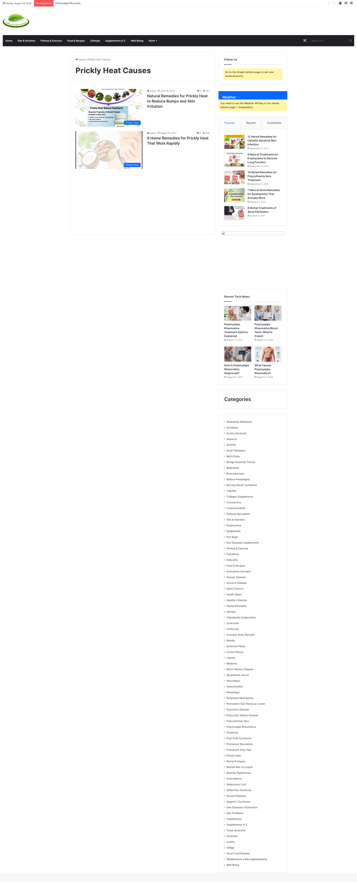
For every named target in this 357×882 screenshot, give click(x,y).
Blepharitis (232, 467)
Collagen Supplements (239, 496)
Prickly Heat (233, 755)
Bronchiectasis (235, 473)
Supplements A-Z (115, 40)
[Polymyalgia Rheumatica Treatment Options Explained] (237, 313)
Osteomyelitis (234, 686)
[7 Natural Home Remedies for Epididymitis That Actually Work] (234, 195)
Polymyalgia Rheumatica (241, 726)
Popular (229, 123)
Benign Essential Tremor (240, 462)
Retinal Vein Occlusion (239, 767)
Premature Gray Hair (238, 749)
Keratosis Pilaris (235, 646)
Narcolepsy (233, 680)
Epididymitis (233, 531)
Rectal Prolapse (235, 761)
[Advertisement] (238, 18)
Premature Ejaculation (239, 744)
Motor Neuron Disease (239, 669)
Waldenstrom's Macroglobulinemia (246, 859)
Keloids (230, 640)
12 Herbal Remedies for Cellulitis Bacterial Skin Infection (262, 140)
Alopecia (231, 439)
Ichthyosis (232, 628)
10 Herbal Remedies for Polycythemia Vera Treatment (262, 176)
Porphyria (232, 732)
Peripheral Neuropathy (239, 698)
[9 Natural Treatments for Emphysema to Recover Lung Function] (234, 160)
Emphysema (233, 525)
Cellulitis (231, 490)
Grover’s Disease (236, 582)
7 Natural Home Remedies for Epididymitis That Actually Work (263, 193)
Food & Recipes (76, 40)
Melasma (231, 663)
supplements (234, 818)
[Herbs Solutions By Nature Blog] (16, 21)
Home (8, 40)
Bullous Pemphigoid (238, 479)
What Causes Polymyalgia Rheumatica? (263, 369)
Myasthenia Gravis (237, 675)
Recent (250, 123)
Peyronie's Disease (237, 709)
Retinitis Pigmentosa (238, 772)
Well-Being (137, 40)
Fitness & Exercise (51, 40)
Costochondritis (235, 508)
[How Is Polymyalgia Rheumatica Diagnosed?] (237, 354)
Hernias (231, 611)
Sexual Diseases (236, 795)
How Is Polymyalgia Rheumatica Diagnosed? (236, 369)
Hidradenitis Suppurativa (241, 617)
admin (153, 90)
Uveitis (230, 841)
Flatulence (232, 554)
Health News (234, 594)
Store (152, 40)
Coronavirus (233, 502)
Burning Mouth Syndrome (241, 485)
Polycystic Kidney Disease (242, 715)
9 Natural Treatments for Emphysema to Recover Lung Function (262, 158)
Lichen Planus (234, 652)
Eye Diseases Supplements (242, 542)
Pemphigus (233, 692)
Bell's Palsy (233, 456)
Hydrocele (232, 623)
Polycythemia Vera (237, 721)
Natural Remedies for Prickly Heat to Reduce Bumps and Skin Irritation (177, 101)
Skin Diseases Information (242, 807)
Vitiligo (230, 847)
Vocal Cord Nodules (238, 853)
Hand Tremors (234, 588)
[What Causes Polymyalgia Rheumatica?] (268, 354)
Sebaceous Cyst (236, 784)
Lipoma (230, 657)
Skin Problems (234, 813)
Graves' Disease (236, 577)
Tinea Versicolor (236, 830)
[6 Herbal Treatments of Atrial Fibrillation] (234, 213)
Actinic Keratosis (236, 433)
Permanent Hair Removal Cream (245, 703)
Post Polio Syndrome (238, 738)
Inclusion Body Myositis (240, 634)
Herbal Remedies (236, 605)
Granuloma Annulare (238, 571)
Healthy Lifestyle (236, 600)
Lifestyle (95, 40)
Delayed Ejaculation (238, 513)
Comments (274, 123)
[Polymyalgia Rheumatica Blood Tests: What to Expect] (268, 313)
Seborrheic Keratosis (238, 790)
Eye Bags (232, 536)
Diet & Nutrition (26, 40)
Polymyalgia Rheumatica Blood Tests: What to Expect (86, 3)
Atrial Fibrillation (235, 450)
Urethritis (231, 836)
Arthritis (231, 444)
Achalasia (232, 427)
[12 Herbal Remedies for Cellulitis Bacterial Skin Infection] (234, 142)
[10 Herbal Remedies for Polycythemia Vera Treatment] (234, 177)
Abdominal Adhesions (239, 421)
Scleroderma (234, 778)
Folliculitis (232, 559)
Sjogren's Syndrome (238, 801)
